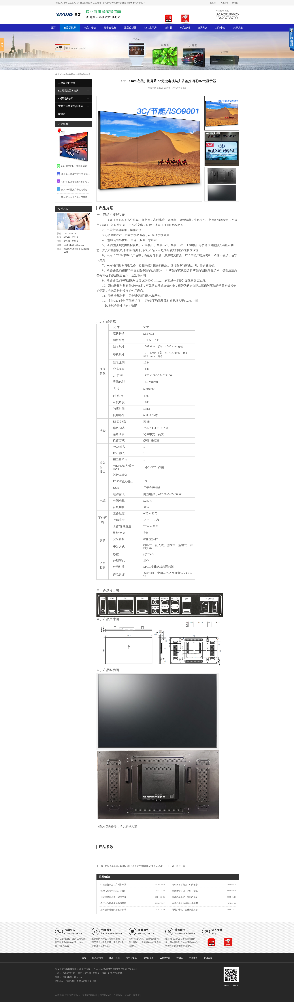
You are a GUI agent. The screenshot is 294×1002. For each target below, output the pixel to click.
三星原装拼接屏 (66, 83)
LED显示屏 (150, 27)
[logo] (89, 14)
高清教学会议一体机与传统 (185, 891)
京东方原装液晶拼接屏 (70, 106)
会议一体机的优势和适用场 (113, 903)
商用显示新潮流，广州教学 (185, 884)
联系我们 (213, 3)
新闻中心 (220, 27)
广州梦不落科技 (72, 995)
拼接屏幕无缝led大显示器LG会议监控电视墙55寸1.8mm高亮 (134, 866)
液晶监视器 (130, 27)
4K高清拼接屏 (66, 98)
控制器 (168, 27)
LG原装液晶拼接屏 (82, 74)
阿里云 (136, 995)
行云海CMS (105, 995)
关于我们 (238, 27)
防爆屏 (62, 114)
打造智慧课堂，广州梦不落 (113, 884)
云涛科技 (117, 995)
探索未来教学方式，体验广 (113, 891)
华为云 (127, 995)
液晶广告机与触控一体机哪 (185, 903)
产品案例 (185, 27)
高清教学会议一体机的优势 (185, 897)
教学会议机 (110, 27)
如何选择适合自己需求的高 (113, 897)
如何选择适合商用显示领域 (113, 909)
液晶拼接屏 (70, 27)
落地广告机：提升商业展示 (185, 909)
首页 (53, 27)
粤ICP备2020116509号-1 (125, 969)
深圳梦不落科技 (89, 995)
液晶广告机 (90, 27)
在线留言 (235, 3)
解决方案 (202, 27)
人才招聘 (224, 3)
